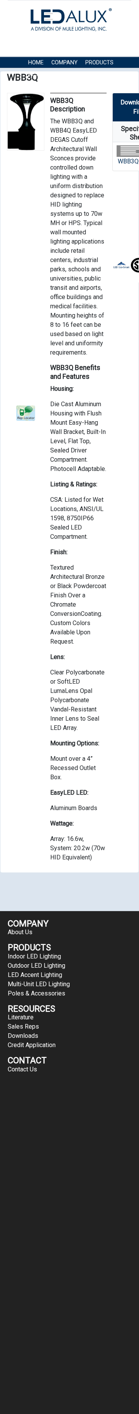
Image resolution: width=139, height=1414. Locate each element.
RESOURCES (43, 74)
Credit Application (32, 1045)
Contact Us (83, 74)
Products (99, 62)
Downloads (23, 1035)
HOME (36, 62)
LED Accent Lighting (35, 975)
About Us (20, 932)
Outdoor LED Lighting (36, 965)
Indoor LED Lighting (34, 956)
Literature (21, 1017)
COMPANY (64, 62)
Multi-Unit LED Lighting (39, 984)
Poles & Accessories (36, 993)
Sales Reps (23, 1026)
